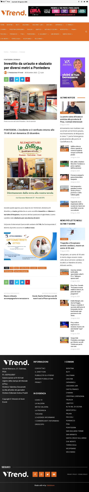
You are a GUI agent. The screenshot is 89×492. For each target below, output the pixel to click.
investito (34, 268)
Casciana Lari (72, 386)
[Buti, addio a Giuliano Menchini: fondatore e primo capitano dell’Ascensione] (64, 164)
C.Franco (64, 113)
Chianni (69, 393)
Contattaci (40, 368)
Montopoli (71, 410)
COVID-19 (38, 400)
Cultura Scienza (63, 150)
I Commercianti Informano (47, 421)
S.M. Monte (71, 441)
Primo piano (9, 271)
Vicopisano (71, 448)
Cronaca (22, 52)
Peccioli (69, 417)
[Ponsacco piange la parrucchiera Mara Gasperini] (64, 177)
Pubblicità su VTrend (44, 375)
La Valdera (39, 403)
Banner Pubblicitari (44, 379)
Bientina (70, 368)
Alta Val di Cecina (74, 407)
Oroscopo (39, 424)
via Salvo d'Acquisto (21, 271)
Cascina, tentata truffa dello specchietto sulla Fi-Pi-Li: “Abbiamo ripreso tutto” (77, 274)
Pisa (62, 289)
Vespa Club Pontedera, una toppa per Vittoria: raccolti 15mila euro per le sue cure (78, 342)
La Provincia (64, 273)
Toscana (64, 190)
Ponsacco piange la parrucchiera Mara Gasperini (77, 177)
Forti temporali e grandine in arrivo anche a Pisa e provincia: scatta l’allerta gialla (76, 191)
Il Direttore (40, 372)
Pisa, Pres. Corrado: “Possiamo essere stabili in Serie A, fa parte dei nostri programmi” (77, 290)
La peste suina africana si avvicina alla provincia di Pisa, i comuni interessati (71, 119)
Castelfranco (72, 389)
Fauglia (69, 400)
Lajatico (69, 403)
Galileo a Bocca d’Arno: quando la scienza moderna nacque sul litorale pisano (77, 151)
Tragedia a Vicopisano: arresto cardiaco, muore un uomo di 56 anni (72, 245)
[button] (86, 31)
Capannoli (64, 206)
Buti (62, 166)
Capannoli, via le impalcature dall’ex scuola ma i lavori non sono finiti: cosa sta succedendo (78, 206)
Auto (16, 268)
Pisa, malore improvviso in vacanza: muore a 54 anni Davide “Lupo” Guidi (77, 327)
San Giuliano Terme (74, 431)
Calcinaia (64, 305)
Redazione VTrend (16, 72)
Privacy (38, 382)
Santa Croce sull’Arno (76, 438)
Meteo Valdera (41, 407)
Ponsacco (70, 420)
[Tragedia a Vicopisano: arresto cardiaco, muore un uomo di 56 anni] (72, 234)
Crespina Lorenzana (75, 396)
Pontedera (13, 52)
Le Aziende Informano (45, 417)
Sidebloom (51, 485)
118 (12, 268)
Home (6, 52)
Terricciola (71, 445)
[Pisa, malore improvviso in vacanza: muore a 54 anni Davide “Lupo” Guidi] (64, 325)
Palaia (69, 413)
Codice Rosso (24, 268)
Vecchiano (70, 452)
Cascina (69, 379)
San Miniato (71, 434)
